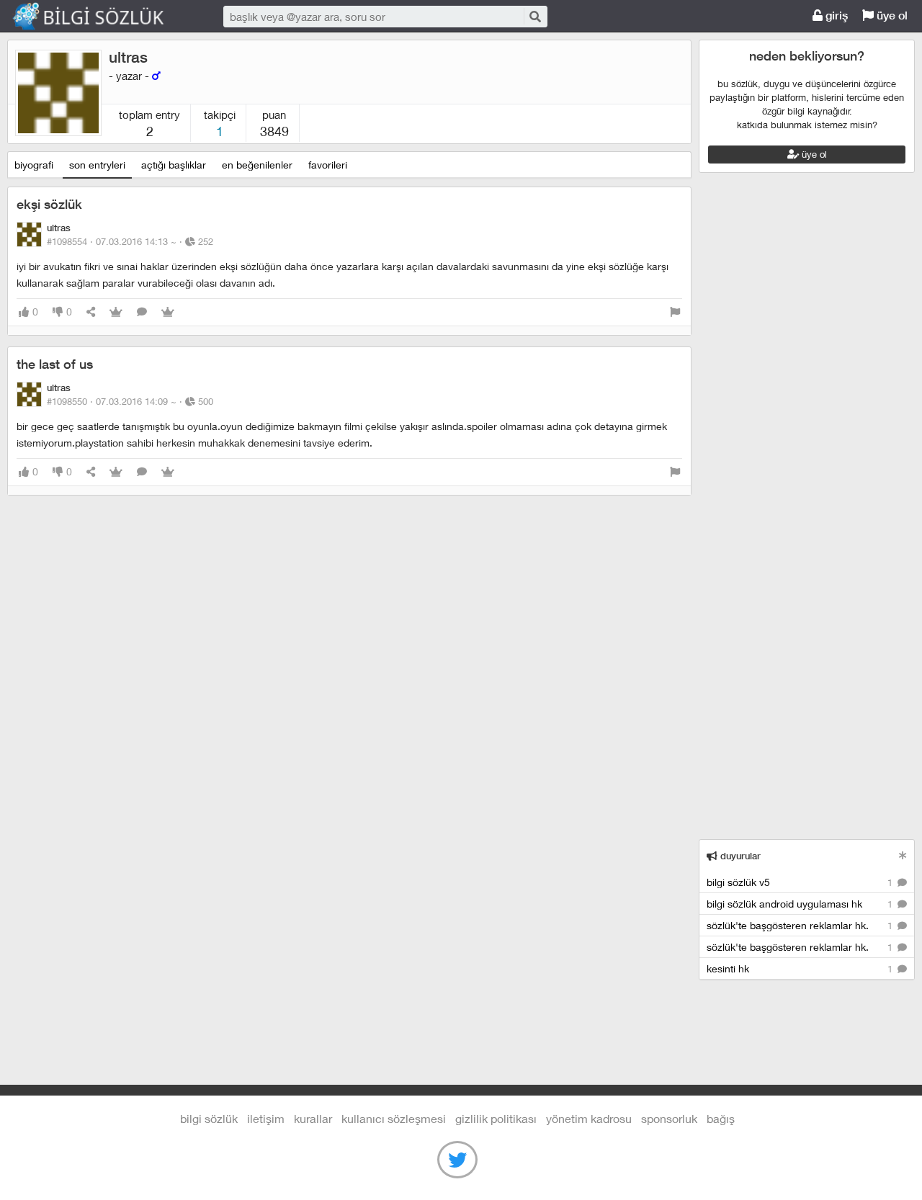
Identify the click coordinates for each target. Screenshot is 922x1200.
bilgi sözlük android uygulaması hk (801, 903)
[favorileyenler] (167, 312)
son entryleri (97, 164)
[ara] (534, 16)
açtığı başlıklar (173, 164)
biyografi (33, 164)
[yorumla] (142, 312)
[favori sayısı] (116, 312)
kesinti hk (801, 968)
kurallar (313, 1118)
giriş (835, 15)
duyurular (739, 856)
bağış (721, 1118)
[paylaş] (90, 312)
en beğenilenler (257, 164)
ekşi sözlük (49, 204)
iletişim (266, 1118)
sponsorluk (669, 1118)
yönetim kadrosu (589, 1118)
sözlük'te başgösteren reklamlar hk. (801, 925)
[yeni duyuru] (903, 855)
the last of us (55, 364)
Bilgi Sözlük (100, 16)
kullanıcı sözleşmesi (393, 1118)
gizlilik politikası (496, 1118)
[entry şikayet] (675, 312)
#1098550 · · (130, 401)
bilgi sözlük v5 (801, 882)
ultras (128, 57)
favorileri (327, 164)
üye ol (891, 15)
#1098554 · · (130, 241)
